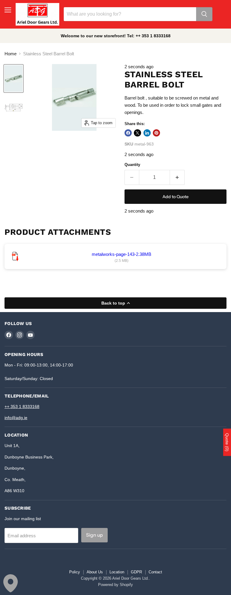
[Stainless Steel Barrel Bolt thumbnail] (13, 78)
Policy (74, 572)
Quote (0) (227, 442)
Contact (155, 572)
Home (11, 53)
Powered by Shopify (115, 584)
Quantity (132, 164)
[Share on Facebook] (128, 132)
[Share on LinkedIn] (147, 132)
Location (116, 572)
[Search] (204, 14)
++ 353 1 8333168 (22, 406)
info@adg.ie (16, 417)
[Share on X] (137, 132)
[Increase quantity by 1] (177, 177)
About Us (95, 572)
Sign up (94, 535)
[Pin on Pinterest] (156, 132)
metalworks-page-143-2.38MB (121, 254)
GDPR (136, 572)
